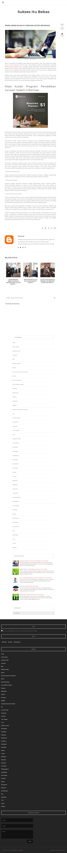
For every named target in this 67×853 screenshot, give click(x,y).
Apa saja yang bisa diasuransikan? (29, 586)
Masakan (15, 484)
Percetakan (16, 505)
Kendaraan (16, 455)
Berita (14, 367)
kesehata (15, 459)
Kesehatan (16, 463)
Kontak (10, 642)
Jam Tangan (16, 430)
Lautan (14, 476)
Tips (14, 539)
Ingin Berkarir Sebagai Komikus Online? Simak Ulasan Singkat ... (13, 282)
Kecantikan (16, 443)
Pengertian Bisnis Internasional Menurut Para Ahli (34, 561)
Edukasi (15, 388)
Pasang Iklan (17, 642)
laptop (14, 472)
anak (14, 342)
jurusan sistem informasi (12, 65)
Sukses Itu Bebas (34, 12)
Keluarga (15, 451)
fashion (15, 397)
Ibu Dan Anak (16, 417)
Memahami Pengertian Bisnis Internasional (32, 594)
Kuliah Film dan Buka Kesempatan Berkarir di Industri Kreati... (47, 281)
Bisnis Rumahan (17, 380)
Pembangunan (17, 497)
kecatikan (15, 447)
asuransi (15, 355)
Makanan (15, 480)
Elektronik (15, 392)
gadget (15, 405)
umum (14, 543)
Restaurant (16, 518)
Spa (14, 530)
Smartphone (16, 526)
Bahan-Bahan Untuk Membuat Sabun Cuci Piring (33, 569)
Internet (15, 426)
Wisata (15, 547)
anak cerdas (16, 346)
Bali (14, 359)
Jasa (14, 434)
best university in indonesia (20, 372)
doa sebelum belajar (18, 384)
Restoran (15, 522)
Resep (14, 514)
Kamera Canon (17, 438)
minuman (15, 489)
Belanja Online (17, 363)
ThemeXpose (61, 850)
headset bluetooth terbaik (20, 409)
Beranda (4, 642)
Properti (15, 509)
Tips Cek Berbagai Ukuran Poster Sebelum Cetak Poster (36, 577)
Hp (13, 413)
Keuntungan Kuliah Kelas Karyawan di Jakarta (30, 281)
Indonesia (15, 422)
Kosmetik (15, 468)
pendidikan (16, 501)
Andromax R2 (16, 351)
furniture (15, 401)
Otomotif (15, 493)
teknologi (15, 535)
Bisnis (14, 376)
